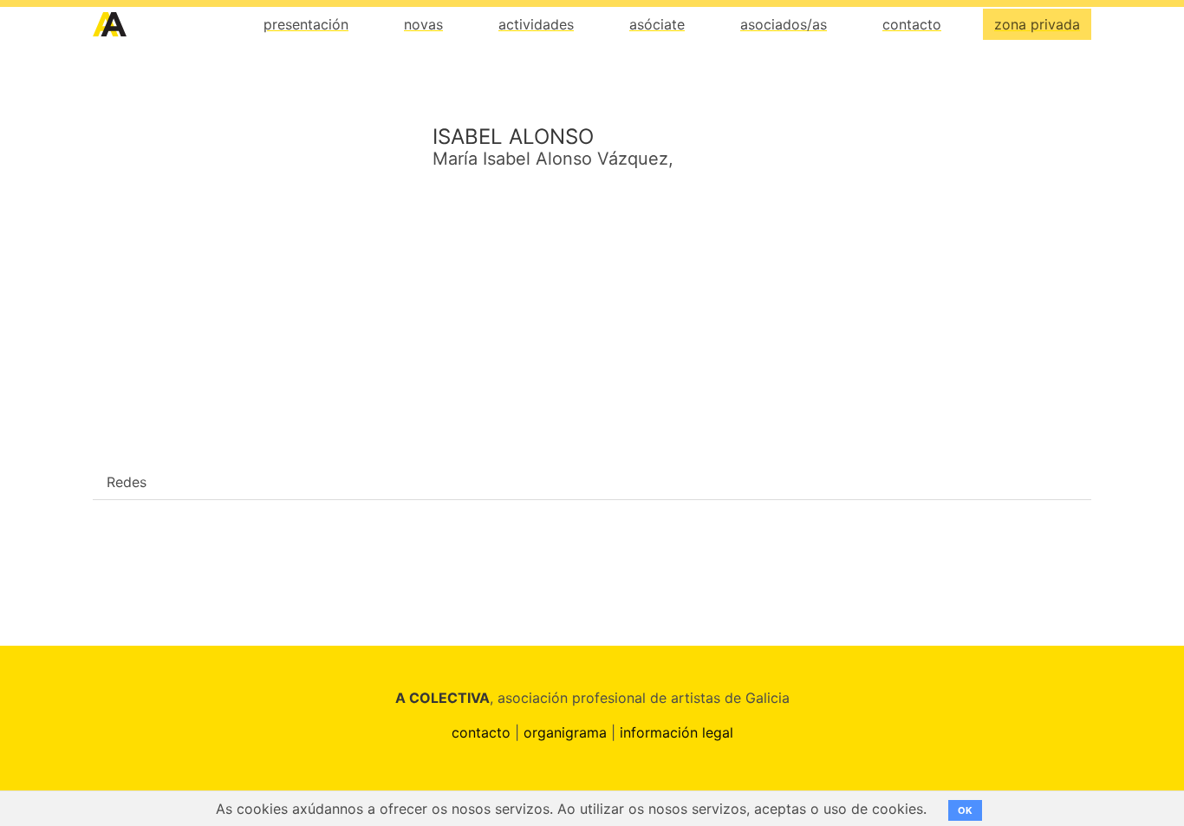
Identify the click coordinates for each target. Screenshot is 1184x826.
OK (965, 810)
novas (423, 24)
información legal (676, 732)
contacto (911, 24)
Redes (126, 482)
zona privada (1037, 24)
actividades (536, 24)
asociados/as (783, 24)
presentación (305, 24)
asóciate (657, 24)
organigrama (565, 732)
